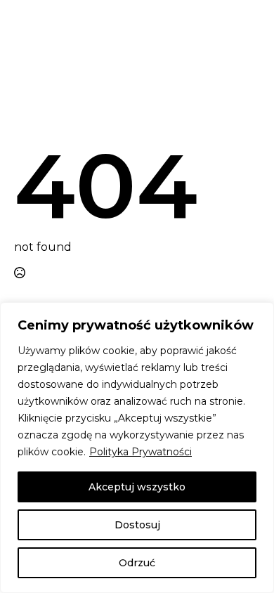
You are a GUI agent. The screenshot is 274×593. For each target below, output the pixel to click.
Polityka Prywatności (140, 451)
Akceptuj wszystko (137, 487)
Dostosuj (137, 525)
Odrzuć (137, 562)
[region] (137, 447)
